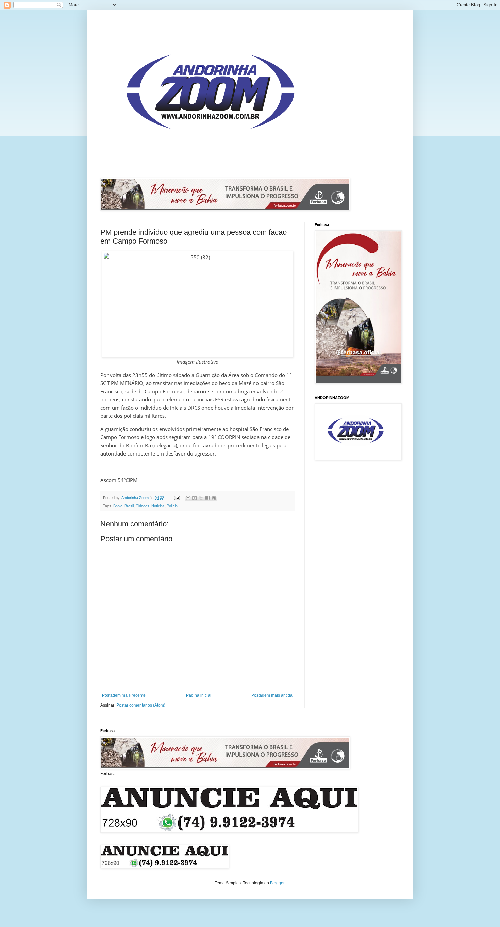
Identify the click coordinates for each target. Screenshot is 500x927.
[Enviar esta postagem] (176, 498)
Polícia (172, 506)
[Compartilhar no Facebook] (207, 498)
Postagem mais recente (124, 695)
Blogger (277, 883)
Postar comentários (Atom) (140, 705)
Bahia (117, 506)
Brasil (129, 506)
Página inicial (198, 695)
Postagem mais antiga (272, 695)
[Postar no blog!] (194, 498)
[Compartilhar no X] (201, 498)
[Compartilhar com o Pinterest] (214, 498)
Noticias (158, 506)
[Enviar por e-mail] (188, 498)
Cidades (142, 506)
